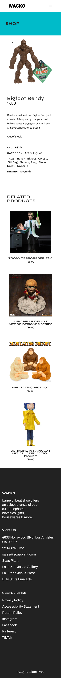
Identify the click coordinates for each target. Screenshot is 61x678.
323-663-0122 (13, 548)
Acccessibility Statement (20, 606)
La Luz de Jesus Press (18, 573)
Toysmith (22, 166)
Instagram (9, 619)
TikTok (7, 637)
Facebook (9, 625)
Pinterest (9, 631)
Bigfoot (31, 158)
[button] (11, 41)
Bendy (21, 158)
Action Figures (33, 153)
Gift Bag (13, 162)
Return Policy (12, 612)
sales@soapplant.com (19, 554)
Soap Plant (10, 560)
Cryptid (42, 158)
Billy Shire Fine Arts (17, 579)
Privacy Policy (12, 600)
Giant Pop (36, 672)
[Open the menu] (50, 6)
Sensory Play (28, 162)
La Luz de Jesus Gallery (20, 567)
